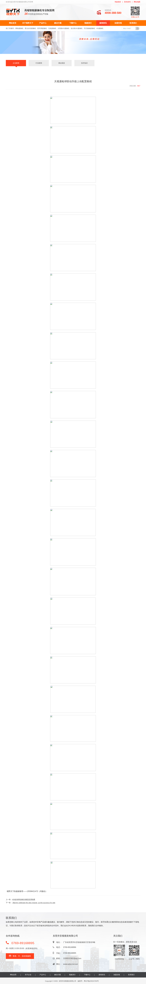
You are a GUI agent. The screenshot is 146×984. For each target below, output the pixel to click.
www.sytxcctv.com (70, 964)
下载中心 (73, 23)
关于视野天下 (27, 23)
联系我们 (133, 23)
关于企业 (28, 975)
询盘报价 (118, 2)
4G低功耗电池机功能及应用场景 (23, 899)
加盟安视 (118, 23)
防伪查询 (127, 2)
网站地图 (137, 2)
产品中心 (43, 23)
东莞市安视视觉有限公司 (67, 981)
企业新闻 (16, 63)
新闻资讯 (103, 23)
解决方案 (58, 23)
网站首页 (12, 23)
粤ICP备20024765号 (91, 981)
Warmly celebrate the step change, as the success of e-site (33, 903)
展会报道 (61, 63)
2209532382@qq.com (72, 958)
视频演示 (88, 23)
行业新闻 (39, 63)
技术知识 (84, 63)
